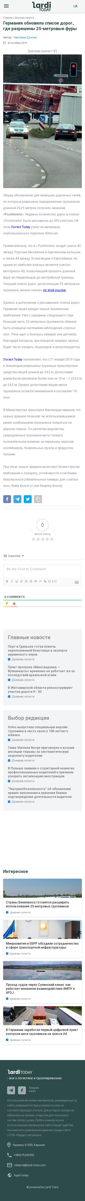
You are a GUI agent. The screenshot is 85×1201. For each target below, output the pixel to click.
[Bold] (7, 581)
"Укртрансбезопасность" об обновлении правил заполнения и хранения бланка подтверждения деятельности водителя (40, 793)
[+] (54, 581)
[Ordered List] (26, 581)
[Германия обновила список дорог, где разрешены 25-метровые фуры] (7, 499)
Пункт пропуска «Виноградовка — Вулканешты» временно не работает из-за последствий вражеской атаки (41, 671)
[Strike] (21, 581)
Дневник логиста (24, 17)
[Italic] (11, 581)
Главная (7, 17)
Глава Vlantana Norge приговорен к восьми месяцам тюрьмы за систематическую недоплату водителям (41, 752)
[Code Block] (40, 581)
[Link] (44, 581)
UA (75, 6)
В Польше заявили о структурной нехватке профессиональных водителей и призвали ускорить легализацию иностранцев (41, 772)
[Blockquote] (35, 581)
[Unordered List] (30, 581)
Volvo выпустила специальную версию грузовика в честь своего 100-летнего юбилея (38, 731)
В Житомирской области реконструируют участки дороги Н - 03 (40, 690)
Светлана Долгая (25, 37)
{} (49, 581)
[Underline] (16, 581)
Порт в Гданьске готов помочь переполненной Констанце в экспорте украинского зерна (37, 650)
